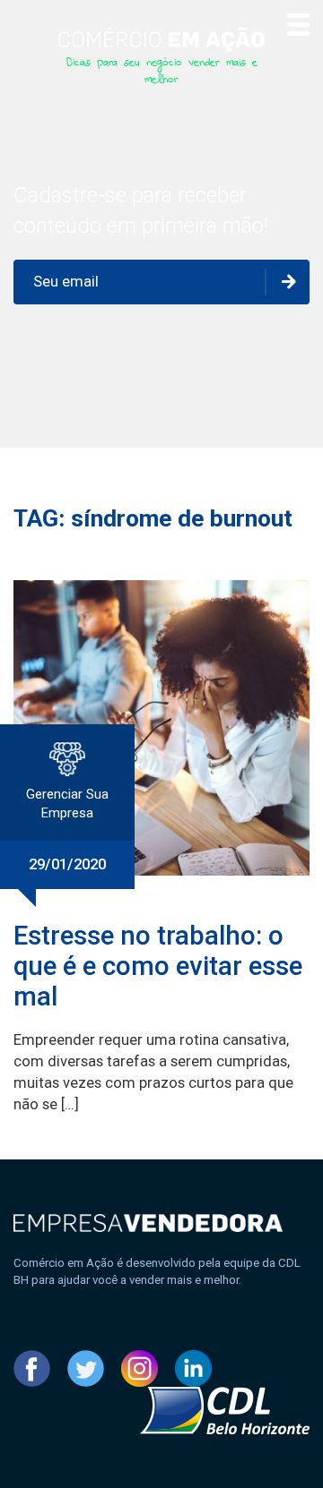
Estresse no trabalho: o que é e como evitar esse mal (157, 966)
